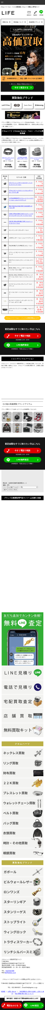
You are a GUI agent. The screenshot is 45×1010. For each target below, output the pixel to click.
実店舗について (18, 22)
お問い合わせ (12, 991)
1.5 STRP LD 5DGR (22, 157)
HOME (3, 991)
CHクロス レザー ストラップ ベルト (8, 158)
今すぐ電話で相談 (22, 336)
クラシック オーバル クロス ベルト (36, 158)
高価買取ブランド (34, 22)
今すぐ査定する (21, 87)
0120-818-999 (10, 971)
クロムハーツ (22, 744)
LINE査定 (34, 1005)
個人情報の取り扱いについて (24, 993)
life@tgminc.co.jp (10, 972)
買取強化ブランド (22, 863)
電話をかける (12, 1005)
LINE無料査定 (22, 345)
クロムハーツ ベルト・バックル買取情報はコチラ (22, 318)
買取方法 (5, 22)
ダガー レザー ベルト (22, 158)
